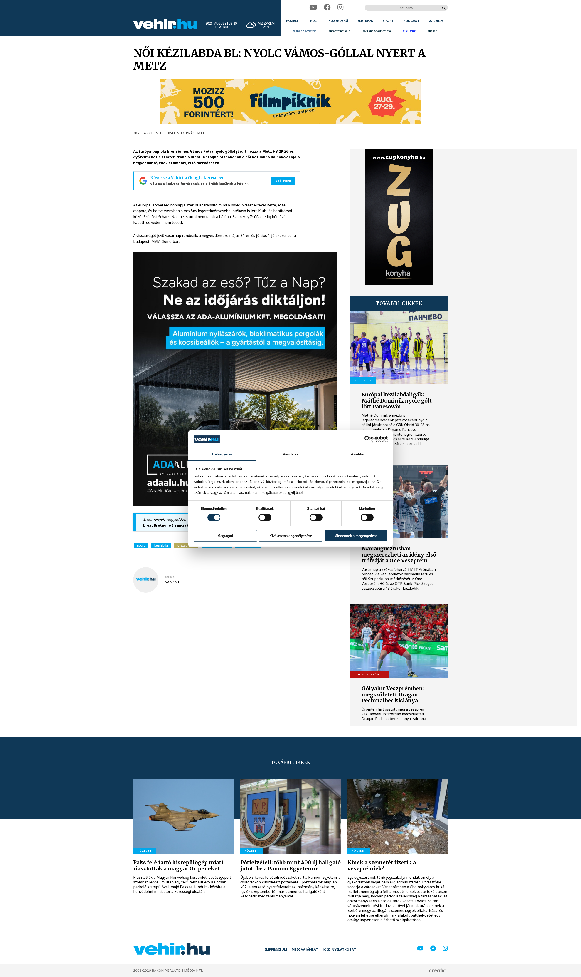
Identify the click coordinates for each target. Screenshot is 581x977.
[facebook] (327, 7)
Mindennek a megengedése (355, 535)
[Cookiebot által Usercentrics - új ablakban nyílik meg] (368, 439)
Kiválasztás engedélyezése (290, 535)
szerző (170, 577)
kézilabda (161, 545)
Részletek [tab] (290, 454)
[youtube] (313, 7)
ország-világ (186, 545)
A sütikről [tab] (358, 454)
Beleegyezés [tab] (222, 454)
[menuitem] (293, 20)
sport (141, 545)
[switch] (264, 517)
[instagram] (340, 7)
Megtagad (225, 535)
